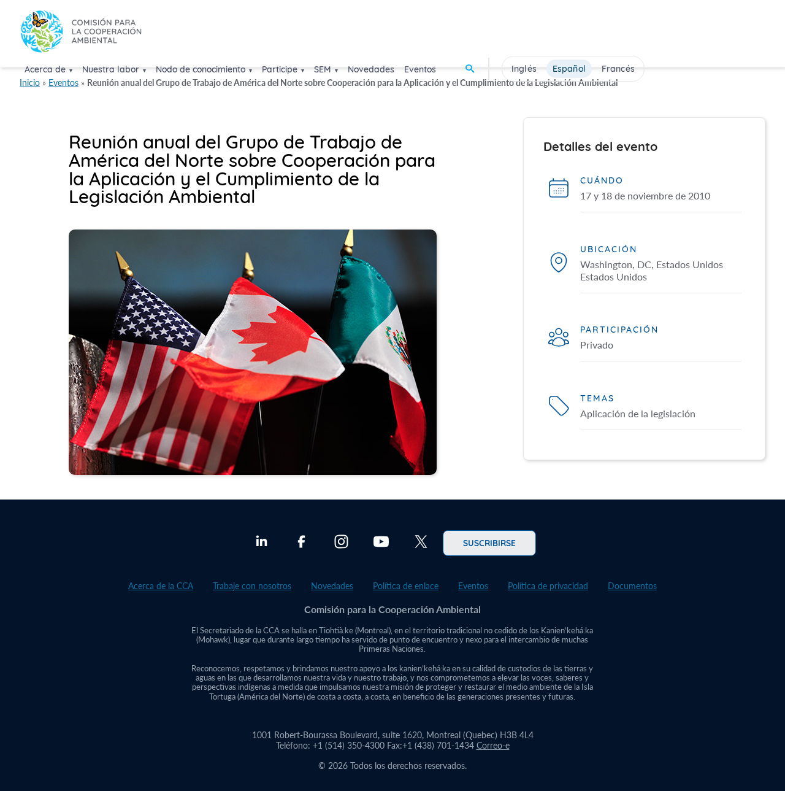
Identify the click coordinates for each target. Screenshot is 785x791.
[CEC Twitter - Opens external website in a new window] (421, 543)
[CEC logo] (81, 33)
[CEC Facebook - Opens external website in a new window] (301, 543)
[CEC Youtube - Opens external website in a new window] (381, 543)
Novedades (371, 69)
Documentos (632, 586)
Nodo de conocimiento (200, 69)
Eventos (420, 69)
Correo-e (493, 745)
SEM (322, 69)
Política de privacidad (548, 586)
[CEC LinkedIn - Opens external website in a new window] (261, 543)
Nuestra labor (110, 69)
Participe (279, 69)
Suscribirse (489, 542)
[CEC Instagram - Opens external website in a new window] (341, 543)
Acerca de (45, 69)
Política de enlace (405, 586)
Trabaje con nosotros (252, 586)
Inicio (30, 82)
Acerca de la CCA (160, 586)
